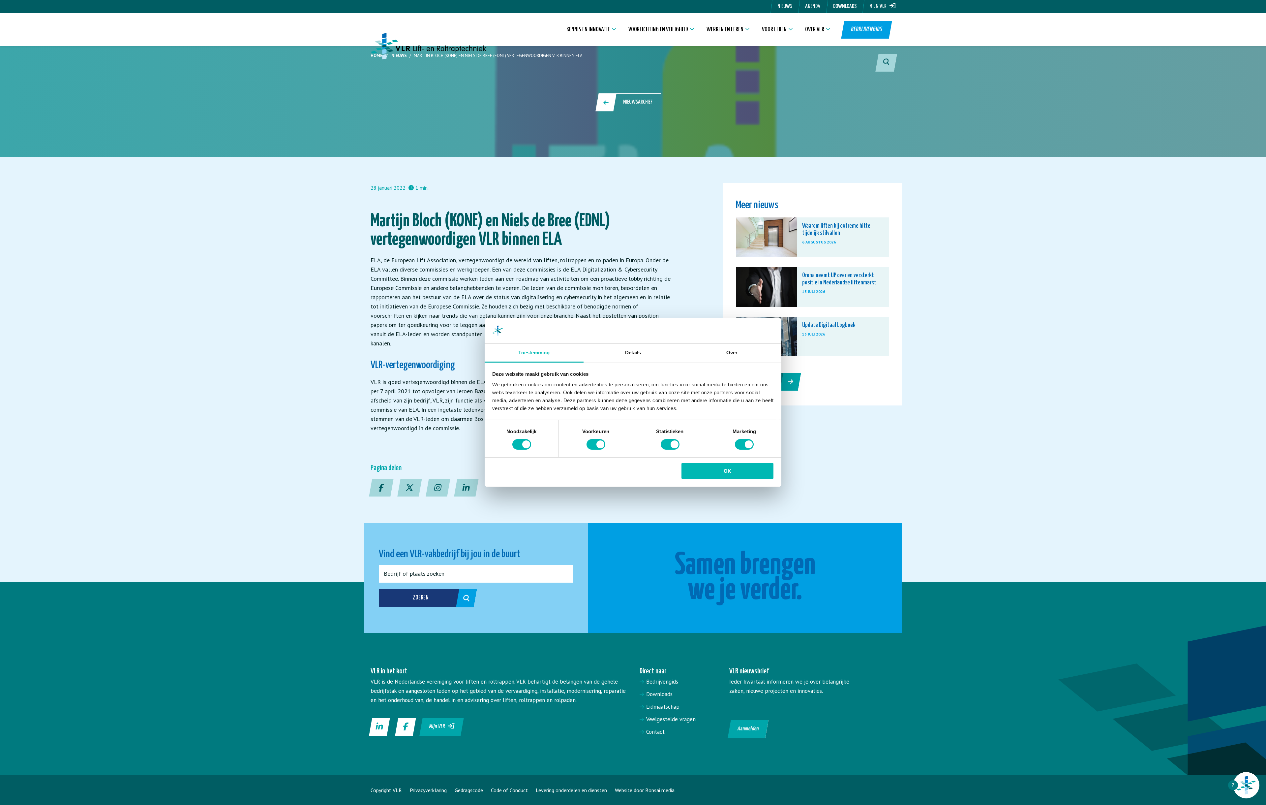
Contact (655, 731)
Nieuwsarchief (637, 102)
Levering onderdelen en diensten (571, 790)
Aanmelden (748, 729)
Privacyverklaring (428, 790)
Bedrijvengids (866, 29)
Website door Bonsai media (645, 790)
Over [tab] (732, 352)
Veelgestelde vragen (671, 719)
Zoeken (421, 598)
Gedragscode (469, 790)
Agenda (812, 6)
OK (727, 471)
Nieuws (784, 6)
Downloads (845, 6)
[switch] (596, 444)
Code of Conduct (509, 790)
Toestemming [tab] (534, 352)
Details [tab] (633, 352)
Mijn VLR (879, 6)
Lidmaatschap (662, 706)
